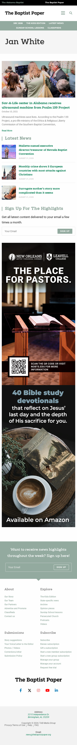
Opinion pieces (47, 608)
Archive (43, 604)
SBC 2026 (18, 23)
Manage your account (50, 663)
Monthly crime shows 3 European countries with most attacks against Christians (42, 170)
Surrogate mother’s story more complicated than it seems (39, 191)
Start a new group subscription (55, 656)
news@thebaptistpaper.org (38, 734)
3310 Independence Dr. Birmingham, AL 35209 (38, 715)
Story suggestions (13, 640)
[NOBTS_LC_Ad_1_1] (38, 314)
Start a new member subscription (56, 652)
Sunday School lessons (51, 612)
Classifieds (54, 28)
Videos (43, 624)
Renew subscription (49, 644)
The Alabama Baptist (13, 2)
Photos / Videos (12, 648)
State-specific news (49, 600)
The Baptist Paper (54, 2)
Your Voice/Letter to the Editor (18, 644)
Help (30, 725)
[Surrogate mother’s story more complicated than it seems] (9, 193)
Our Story (8, 596)
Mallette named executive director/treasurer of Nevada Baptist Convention (43, 150)
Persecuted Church (49, 616)
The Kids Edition (35, 23)
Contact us (9, 616)
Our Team (8, 600)
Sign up (65, 231)
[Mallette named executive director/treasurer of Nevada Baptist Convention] (9, 152)
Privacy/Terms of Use (14, 725)
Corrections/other (12, 652)
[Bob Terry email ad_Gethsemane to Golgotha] (38, 456)
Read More (7, 130)
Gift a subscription (49, 648)
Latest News (56, 23)
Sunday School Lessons (30, 28)
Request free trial (48, 667)
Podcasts (44, 620)
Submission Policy (13, 656)
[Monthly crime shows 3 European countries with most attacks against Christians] (9, 172)
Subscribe (45, 640)
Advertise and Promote (15, 608)
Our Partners (10, 604)
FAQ (36, 725)
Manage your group (49, 660)
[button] (70, 13)
